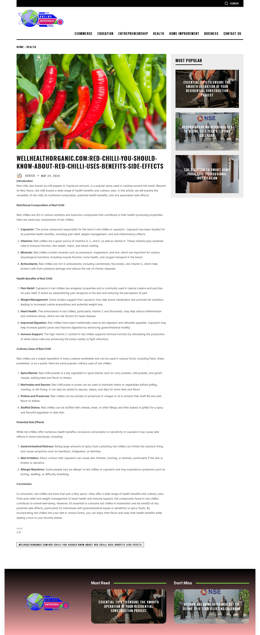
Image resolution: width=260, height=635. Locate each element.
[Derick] (20, 176)
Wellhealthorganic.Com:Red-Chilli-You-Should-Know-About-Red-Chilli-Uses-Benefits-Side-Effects (80, 544)
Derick (30, 175)
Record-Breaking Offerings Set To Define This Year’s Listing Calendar (207, 131)
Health (31, 47)
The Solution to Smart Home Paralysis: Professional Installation (207, 174)
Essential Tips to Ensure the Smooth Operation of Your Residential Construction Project (207, 88)
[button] (231, 3)
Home (20, 47)
